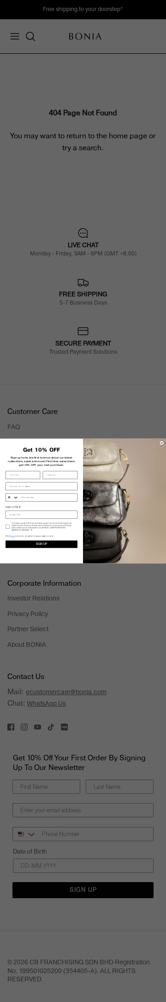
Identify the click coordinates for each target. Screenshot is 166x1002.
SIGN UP (41, 544)
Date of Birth (13, 507)
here (13, 536)
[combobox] (12, 498)
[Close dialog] (162, 443)
